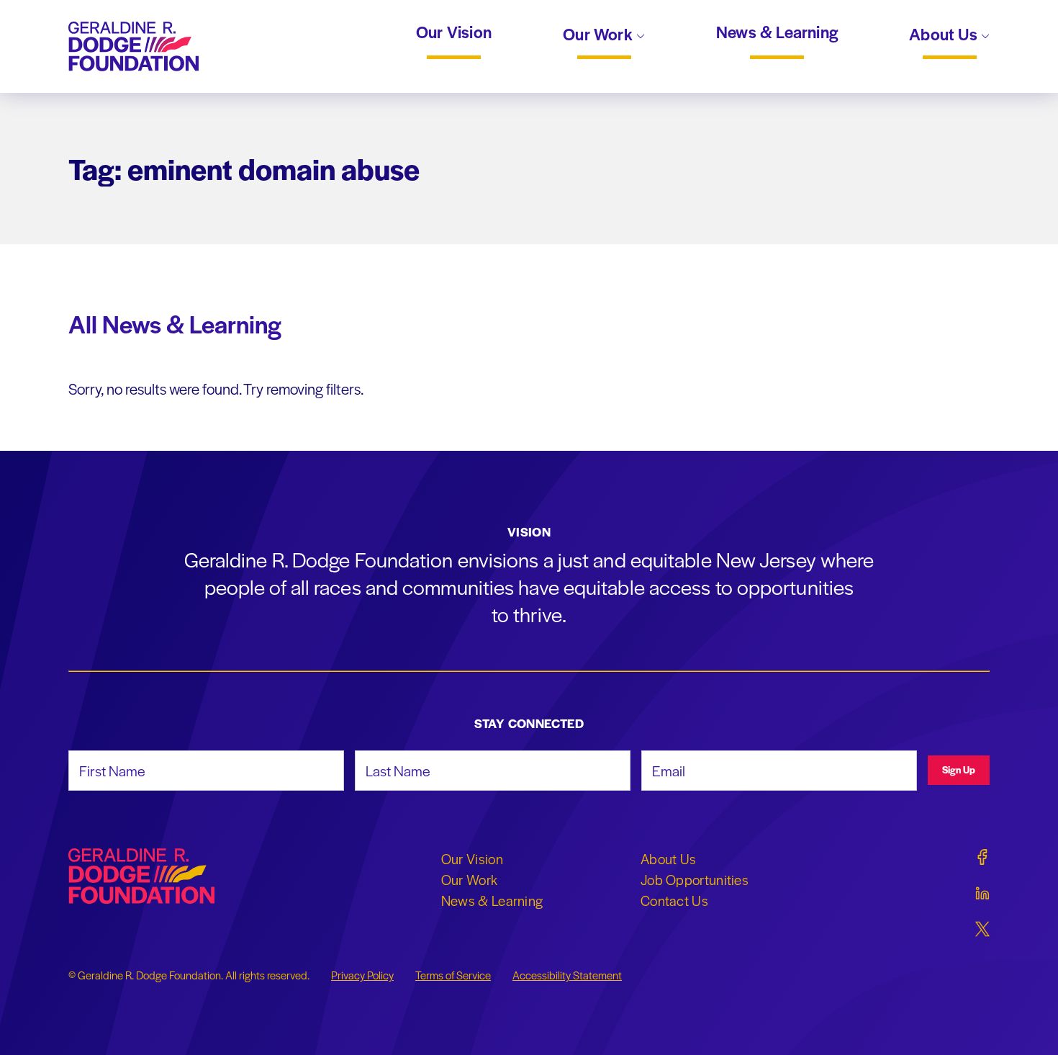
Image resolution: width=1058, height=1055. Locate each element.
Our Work (599, 35)
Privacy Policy (362, 975)
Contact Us (674, 900)
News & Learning (777, 32)
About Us (945, 35)
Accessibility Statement (567, 975)
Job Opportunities (695, 879)
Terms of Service (453, 975)
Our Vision (454, 32)
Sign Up (958, 769)
